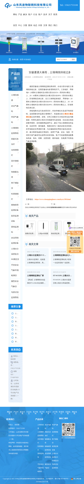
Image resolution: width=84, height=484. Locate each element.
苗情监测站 (41, 455)
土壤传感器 (41, 426)
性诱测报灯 (41, 448)
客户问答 (40, 19)
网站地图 (74, 412)
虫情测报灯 (55, 433)
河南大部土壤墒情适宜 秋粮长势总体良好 (64, 207)
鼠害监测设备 (55, 448)
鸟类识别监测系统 (55, 466)
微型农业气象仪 (48, 466)
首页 (21, 59)
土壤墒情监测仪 (37, 77)
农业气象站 (48, 426)
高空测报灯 (41, 441)
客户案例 (30, 19)
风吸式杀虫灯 (48, 433)
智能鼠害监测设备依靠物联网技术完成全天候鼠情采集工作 (17, 333)
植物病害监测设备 (48, 448)
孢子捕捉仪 (55, 441)
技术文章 (45, 19)
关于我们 (50, 19)
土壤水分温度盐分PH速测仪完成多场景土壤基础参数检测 (17, 329)
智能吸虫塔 (48, 441)
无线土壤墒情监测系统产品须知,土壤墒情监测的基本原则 (43, 207)
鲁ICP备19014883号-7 (62, 479)
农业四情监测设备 (48, 455)
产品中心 (20, 19)
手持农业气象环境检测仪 (41, 467)
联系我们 (55, 19)
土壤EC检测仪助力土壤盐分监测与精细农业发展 (17, 317)
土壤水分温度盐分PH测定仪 (55, 457)
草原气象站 (55, 426)
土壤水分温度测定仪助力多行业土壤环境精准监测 (17, 313)
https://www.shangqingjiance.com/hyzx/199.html (53, 199)
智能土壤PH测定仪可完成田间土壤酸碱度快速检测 (17, 321)
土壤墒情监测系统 (41, 433)
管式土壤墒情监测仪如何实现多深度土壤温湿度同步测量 (17, 337)
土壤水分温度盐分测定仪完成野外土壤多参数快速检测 (17, 325)
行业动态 (35, 19)
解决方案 (25, 19)
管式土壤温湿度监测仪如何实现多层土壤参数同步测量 (17, 341)
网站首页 (15, 19)
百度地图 (67, 412)
